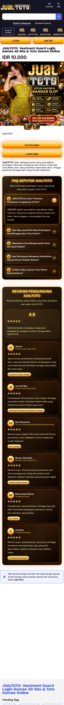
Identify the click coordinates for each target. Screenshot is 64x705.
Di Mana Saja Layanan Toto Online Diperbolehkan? (27, 271)
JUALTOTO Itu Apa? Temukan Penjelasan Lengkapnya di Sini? (25, 200)
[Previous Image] (2, 94)
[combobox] (29, 17)
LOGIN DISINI (32, 154)
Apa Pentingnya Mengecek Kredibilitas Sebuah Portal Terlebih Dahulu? (29, 258)
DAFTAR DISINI (32, 145)
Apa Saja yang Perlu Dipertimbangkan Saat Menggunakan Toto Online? (29, 232)
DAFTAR (48, 41)
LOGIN (15, 41)
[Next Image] (61, 94)
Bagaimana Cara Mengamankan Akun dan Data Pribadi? (28, 245)
